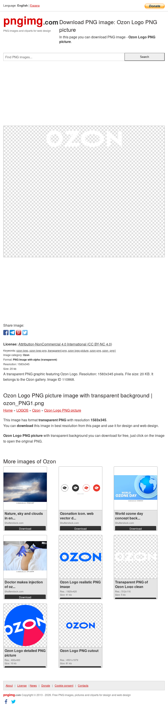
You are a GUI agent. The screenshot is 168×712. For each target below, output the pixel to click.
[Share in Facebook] (6, 332)
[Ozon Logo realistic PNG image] (80, 557)
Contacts (83, 685)
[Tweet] (25, 332)
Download (25, 528)
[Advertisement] (84, 95)
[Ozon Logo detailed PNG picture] (25, 625)
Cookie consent (64, 685)
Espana (35, 5)
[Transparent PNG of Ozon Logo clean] (135, 556)
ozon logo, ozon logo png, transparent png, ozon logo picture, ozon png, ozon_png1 (66, 350)
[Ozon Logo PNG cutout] (80, 625)
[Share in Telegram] (12, 332)
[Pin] (18, 332)
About (9, 685)
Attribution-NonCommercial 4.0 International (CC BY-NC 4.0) (65, 344)
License (22, 685)
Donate (45, 685)
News (33, 685)
